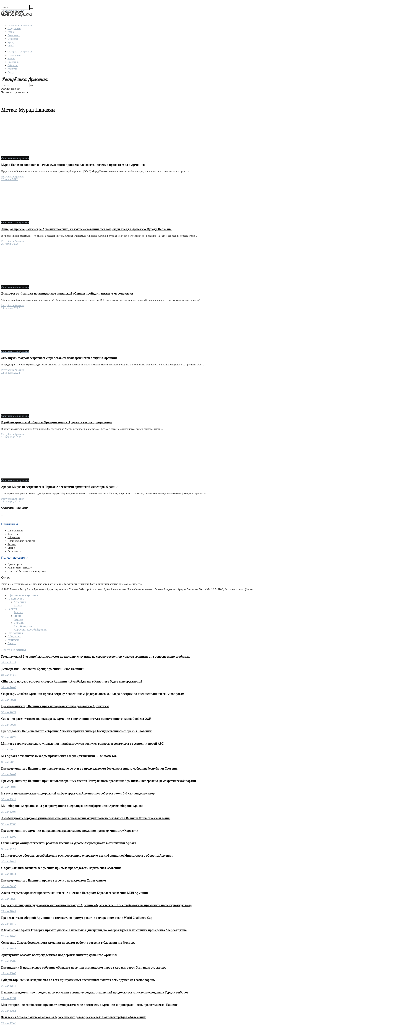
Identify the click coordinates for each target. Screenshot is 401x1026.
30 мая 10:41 (8, 874)
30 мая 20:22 (8, 737)
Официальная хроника (20, 24)
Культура (12, 42)
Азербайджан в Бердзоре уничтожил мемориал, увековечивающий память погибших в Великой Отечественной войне (85, 818)
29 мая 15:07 (8, 961)
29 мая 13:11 (8, 986)
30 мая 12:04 (8, 812)
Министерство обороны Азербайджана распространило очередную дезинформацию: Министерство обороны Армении (87, 855)
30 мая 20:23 (8, 725)
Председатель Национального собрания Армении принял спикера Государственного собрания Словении (76, 731)
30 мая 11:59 (8, 849)
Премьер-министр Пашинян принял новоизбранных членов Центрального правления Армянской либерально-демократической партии (98, 781)
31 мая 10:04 (8, 687)
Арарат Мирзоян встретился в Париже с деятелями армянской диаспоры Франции (60, 487)
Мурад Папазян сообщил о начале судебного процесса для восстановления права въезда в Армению (73, 165)
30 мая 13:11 (8, 799)
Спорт (11, 45)
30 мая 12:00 (8, 836)
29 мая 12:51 (8, 1011)
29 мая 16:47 (8, 948)
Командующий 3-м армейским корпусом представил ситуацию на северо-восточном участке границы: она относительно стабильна (95, 656)
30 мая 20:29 (8, 712)
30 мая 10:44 (8, 861)
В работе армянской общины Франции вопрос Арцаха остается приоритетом (56, 422)
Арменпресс (15, 564)
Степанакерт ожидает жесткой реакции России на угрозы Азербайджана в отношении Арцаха (68, 843)
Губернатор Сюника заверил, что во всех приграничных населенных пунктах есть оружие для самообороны (78, 980)
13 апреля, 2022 (10, 372)
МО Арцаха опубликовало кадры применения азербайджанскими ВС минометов (59, 756)
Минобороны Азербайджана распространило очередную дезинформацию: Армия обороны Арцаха (72, 806)
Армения (20, 602)
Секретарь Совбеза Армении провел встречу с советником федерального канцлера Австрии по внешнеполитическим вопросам (92, 694)
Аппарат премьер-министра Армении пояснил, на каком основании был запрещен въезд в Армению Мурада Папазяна (86, 229)
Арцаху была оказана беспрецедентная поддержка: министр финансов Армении (59, 955)
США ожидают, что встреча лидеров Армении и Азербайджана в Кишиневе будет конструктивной (71, 681)
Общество (13, 38)
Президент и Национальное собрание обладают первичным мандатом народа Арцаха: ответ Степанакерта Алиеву (83, 967)
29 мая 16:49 (8, 936)
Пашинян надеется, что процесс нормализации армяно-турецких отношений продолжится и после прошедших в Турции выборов (94, 992)
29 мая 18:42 (8, 911)
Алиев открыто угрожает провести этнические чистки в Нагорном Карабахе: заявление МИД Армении (74, 893)
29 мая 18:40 (8, 924)
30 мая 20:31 (8, 700)
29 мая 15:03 (8, 973)
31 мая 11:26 (8, 675)
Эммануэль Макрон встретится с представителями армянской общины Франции (59, 358)
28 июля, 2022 (9, 179)
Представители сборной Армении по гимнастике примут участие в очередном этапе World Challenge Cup (76, 918)
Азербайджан (23, 626)
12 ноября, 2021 (10, 501)
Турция (19, 622)
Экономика (14, 35)
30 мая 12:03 (8, 824)
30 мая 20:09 (8, 774)
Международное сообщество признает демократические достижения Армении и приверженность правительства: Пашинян (90, 1005)
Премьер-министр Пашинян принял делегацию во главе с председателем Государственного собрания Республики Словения (89, 768)
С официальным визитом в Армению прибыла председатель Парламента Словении (61, 868)
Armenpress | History (20, 567)
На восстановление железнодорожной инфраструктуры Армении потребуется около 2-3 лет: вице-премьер (78, 793)
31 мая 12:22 (8, 662)
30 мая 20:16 (8, 762)
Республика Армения (12, 176)
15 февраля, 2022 (11, 437)
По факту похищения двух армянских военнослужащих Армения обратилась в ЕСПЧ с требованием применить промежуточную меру (96, 905)
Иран (17, 616)
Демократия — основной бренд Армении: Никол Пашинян (42, 669)
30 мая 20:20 (8, 749)
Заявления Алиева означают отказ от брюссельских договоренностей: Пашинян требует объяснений (73, 1017)
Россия (18, 612)
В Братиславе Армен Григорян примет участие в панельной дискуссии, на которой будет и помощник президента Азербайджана (94, 930)
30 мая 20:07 (8, 787)
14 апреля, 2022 (10, 308)
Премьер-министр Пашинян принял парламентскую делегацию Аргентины (55, 706)
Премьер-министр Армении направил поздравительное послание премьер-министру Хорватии (69, 830)
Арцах (18, 605)
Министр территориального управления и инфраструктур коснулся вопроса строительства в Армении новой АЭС (82, 743)
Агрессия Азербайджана (30, 629)
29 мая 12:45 (8, 1023)
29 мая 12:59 (8, 998)
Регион (11, 31)
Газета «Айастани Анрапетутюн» (27, 571)
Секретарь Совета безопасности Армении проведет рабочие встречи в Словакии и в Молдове (68, 942)
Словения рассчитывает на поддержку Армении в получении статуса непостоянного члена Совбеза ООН (76, 719)
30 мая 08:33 (8, 899)
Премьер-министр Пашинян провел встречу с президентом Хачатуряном (53, 880)
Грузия (18, 619)
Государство (14, 28)
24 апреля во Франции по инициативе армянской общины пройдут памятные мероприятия (67, 293)
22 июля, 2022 (9, 244)
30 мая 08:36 (8, 886)
